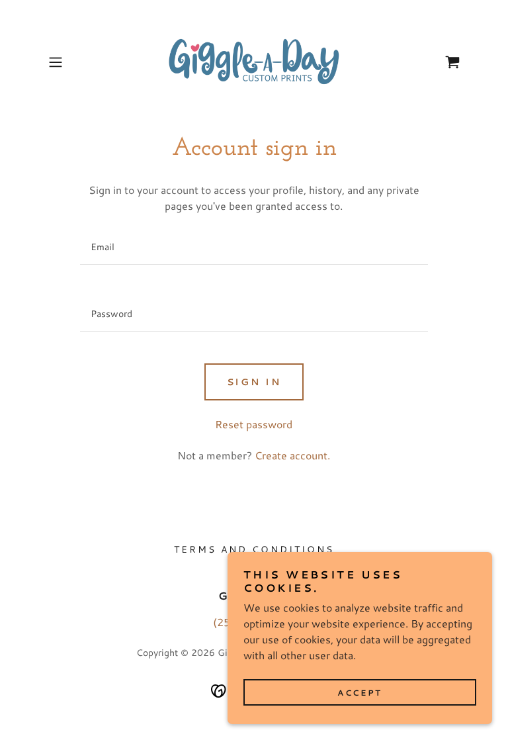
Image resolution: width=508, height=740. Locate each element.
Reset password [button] (253, 424)
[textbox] (253, 247)
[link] (254, 62)
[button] (74, 62)
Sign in (254, 382)
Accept (359, 692)
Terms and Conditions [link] (254, 549)
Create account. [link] (292, 455)
